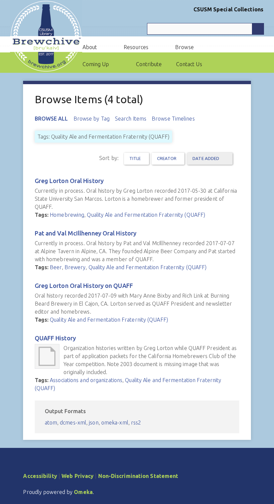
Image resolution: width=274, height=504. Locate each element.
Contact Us (189, 64)
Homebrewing (67, 215)
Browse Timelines (173, 119)
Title (135, 158)
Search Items (130, 119)
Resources (136, 47)
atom (51, 422)
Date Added (206, 158)
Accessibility (40, 476)
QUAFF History (55, 338)
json (93, 422)
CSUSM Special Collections (228, 9)
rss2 (136, 422)
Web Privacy (77, 476)
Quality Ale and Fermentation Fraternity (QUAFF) (146, 215)
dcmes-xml (73, 422)
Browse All (51, 119)
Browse (184, 47)
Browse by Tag (92, 119)
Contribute (149, 64)
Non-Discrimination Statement (138, 476)
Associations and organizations (86, 380)
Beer (55, 267)
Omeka (83, 492)
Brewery (75, 267)
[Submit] (258, 29)
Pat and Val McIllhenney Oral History (86, 233)
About (90, 47)
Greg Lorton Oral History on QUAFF (84, 285)
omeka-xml (114, 422)
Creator (167, 158)
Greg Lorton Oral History (69, 180)
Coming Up (96, 64)
